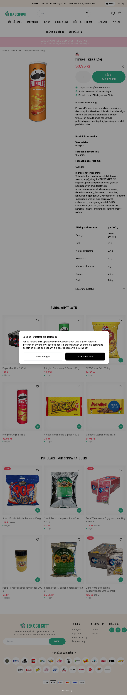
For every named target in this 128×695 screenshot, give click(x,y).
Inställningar (43, 356)
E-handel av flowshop (64, 691)
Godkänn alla (85, 356)
